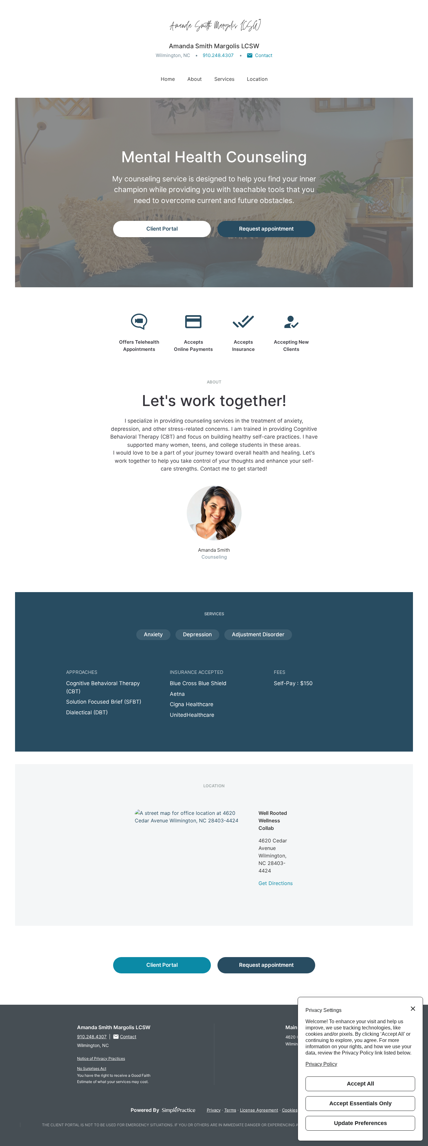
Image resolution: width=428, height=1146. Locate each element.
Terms (230, 1109)
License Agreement (259, 1109)
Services (224, 79)
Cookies (290, 1109)
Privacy (214, 1109)
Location (257, 79)
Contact (263, 55)
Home (168, 79)
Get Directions (275, 883)
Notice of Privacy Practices (101, 1058)
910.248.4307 (218, 55)
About (194, 79)
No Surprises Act (91, 1068)
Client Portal (162, 229)
